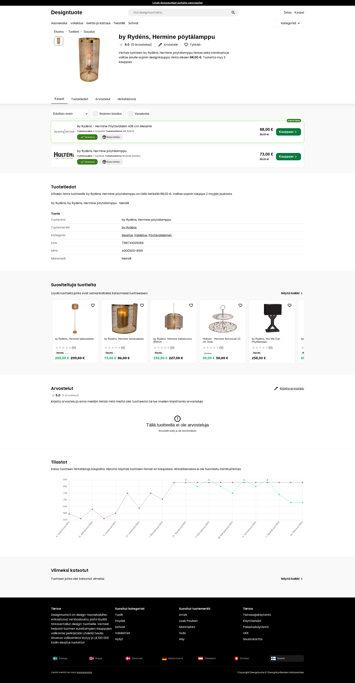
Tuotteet (73, 31)
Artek (183, 615)
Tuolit (119, 615)
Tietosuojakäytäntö (257, 615)
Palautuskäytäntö (256, 627)
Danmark (137, 658)
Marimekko (187, 627)
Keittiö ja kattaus (98, 23)
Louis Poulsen (188, 621)
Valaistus (76, 23)
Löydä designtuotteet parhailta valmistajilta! (178, 2)
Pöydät (120, 621)
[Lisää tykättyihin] (93, 305)
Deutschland (175, 658)
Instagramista (84, 672)
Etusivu (59, 31)
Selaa (288, 12)
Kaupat (299, 12)
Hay (182, 639)
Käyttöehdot (252, 621)
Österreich (210, 658)
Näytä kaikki (290, 293)
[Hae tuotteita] (233, 12)
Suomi (281, 658)
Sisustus (89, 31)
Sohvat (133, 23)
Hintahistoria (127, 99)
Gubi (182, 633)
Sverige (63, 658)
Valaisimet (122, 633)
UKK (246, 633)
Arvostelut (103, 99)
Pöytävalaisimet (160, 235)
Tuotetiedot (79, 99)
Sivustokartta (252, 639)
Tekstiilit (119, 23)
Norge (98, 658)
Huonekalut (59, 23)
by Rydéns (129, 227)
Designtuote (66, 12)
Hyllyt (119, 639)
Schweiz (244, 658)
